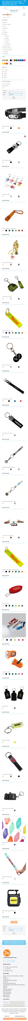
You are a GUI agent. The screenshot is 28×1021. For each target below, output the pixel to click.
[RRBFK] (7, 571)
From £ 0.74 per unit (5, 712)
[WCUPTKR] (14, 264)
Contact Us (16, 2)
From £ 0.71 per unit (5, 302)
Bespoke (7, 36)
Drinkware (5, 32)
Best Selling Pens (14, 3)
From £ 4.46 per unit (5, 677)
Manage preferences (20, 1016)
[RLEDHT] (14, 128)
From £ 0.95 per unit (5, 643)
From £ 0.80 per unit (5, 234)
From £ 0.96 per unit (5, 473)
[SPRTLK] (20, 742)
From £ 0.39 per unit (5, 848)
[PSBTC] (14, 469)
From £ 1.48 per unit (5, 780)
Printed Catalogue (21, 3)
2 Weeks (5, 71)
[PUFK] (7, 605)
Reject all (7, 1016)
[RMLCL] (20, 912)
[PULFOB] (20, 708)
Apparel (5, 22)
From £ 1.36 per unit (5, 200)
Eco (4, 87)
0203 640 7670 (14, 10)
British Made (5, 85)
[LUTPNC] (8, 640)
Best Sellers (5, 28)
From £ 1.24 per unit (5, 268)
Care (4, 30)
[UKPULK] (14, 162)
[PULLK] (20, 435)
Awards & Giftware (7, 24)
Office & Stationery (7, 47)
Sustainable (5, 51)
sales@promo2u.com (14, 11)
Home (4, 17)
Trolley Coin (8, 43)
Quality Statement (7, 993)
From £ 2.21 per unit (5, 916)
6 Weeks (5, 77)
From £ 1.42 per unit (5, 439)
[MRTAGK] (7, 333)
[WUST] (7, 674)
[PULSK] (14, 776)
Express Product (6, 83)
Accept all (15, 1018)
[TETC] (14, 367)
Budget (7, 38)
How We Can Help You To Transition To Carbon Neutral (12, 1)
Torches (7, 41)
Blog (16, 4)
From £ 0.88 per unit (5, 405)
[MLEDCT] (7, 230)
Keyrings (5, 34)
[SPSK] (20, 810)
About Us (20, 2)
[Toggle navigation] (24, 15)
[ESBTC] (20, 503)
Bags (4, 26)
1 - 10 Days (5, 69)
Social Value (5, 978)
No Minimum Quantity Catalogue (10, 980)
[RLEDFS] (20, 878)
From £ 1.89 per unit (5, 882)
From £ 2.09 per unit (5, 166)
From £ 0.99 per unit (5, 609)
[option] (6, 128)
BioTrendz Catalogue (6, 3)
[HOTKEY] (20, 844)
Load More (14, 922)
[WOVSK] (11, 401)
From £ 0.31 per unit (5, 541)
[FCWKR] (14, 537)
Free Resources (11, 4)
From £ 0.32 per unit (5, 336)
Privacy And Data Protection (9, 983)
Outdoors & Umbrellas (8, 49)
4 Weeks (5, 75)
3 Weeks (5, 73)
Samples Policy (5, 4)
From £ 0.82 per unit (5, 814)
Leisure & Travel (6, 45)
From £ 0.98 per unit (5, 370)
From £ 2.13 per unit (5, 132)
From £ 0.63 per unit (5, 575)
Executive (7, 40)
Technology (5, 53)
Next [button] (25, 230)
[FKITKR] (14, 196)
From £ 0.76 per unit (5, 507)
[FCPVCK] (14, 298)
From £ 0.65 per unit (5, 746)
